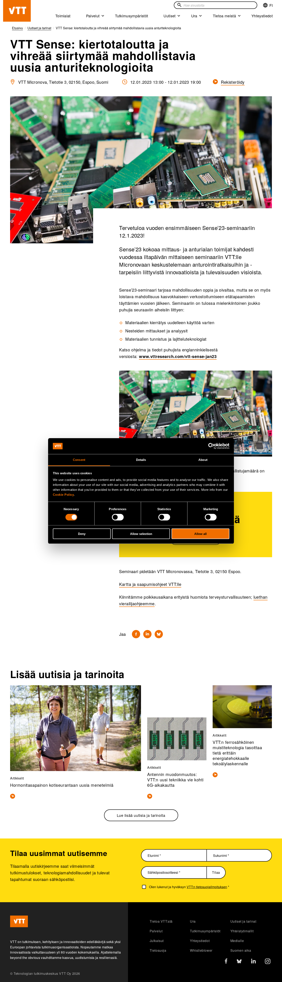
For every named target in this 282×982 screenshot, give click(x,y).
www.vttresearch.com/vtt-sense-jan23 (178, 356)
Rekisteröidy (233, 82)
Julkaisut (157, 940)
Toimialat (63, 15)
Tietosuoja (158, 950)
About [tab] (202, 460)
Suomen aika (240, 950)
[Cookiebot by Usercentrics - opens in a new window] (211, 446)
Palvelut (93, 15)
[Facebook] (136, 634)
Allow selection (141, 533)
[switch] (118, 517)
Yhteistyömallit (242, 931)
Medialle (237, 940)
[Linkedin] (147, 634)
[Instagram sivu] (267, 962)
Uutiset (169, 15)
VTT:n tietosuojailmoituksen (207, 886)
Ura (194, 15)
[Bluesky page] (239, 962)
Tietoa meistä (224, 15)
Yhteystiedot (262, 15)
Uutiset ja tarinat (243, 921)
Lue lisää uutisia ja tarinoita (141, 815)
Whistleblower (201, 950)
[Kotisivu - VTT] (17, 11)
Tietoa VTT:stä (161, 921)
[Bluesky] (159, 634)
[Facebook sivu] (226, 962)
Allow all (200, 533)
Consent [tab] (79, 460)
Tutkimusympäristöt (131, 15)
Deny (81, 533)
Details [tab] (141, 460)
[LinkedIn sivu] (253, 962)
